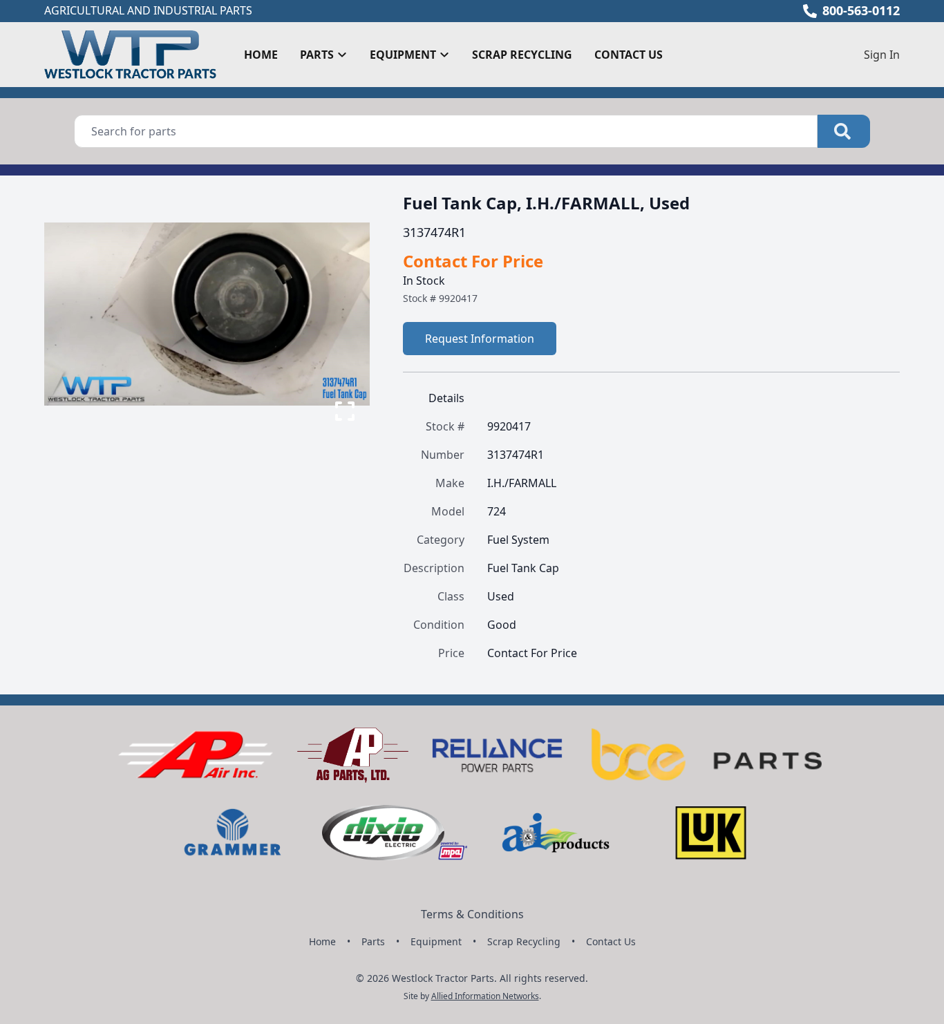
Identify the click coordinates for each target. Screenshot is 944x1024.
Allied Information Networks (485, 996)
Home (261, 54)
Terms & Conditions (472, 914)
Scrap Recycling (522, 54)
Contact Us (628, 54)
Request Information (479, 338)
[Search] (844, 131)
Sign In (882, 54)
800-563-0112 (861, 10)
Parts (373, 941)
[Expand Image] (345, 411)
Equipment (436, 941)
